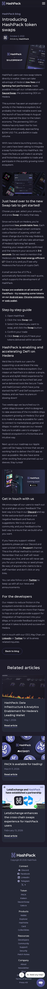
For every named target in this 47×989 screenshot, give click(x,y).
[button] (43, 3)
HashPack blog (11, 13)
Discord (32, 512)
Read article (10, 725)
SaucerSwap (9, 93)
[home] (20, 3)
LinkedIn (6, 638)
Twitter (33, 580)
